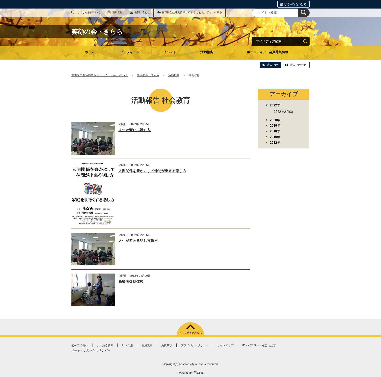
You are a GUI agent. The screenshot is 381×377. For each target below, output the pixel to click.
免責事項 (166, 345)
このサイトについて (88, 12)
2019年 (275, 125)
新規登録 (117, 12)
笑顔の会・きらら (148, 75)
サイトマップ (225, 345)
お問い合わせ (142, 12)
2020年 (275, 120)
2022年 (275, 105)
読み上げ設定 (298, 64)
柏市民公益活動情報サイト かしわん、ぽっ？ (99, 75)
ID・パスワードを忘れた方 (259, 345)
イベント (170, 52)
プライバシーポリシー (195, 345)
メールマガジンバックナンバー (90, 350)
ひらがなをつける (295, 4)
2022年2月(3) (283, 111)
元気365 (198, 372)
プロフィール (129, 52)
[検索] (304, 13)
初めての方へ (79, 345)
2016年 (275, 137)
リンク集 (127, 345)
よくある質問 (105, 345)
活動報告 (206, 52)
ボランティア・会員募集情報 (267, 52)
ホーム (90, 52)
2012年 (275, 142)
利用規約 (147, 345)
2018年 (275, 131)
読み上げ (272, 64)
